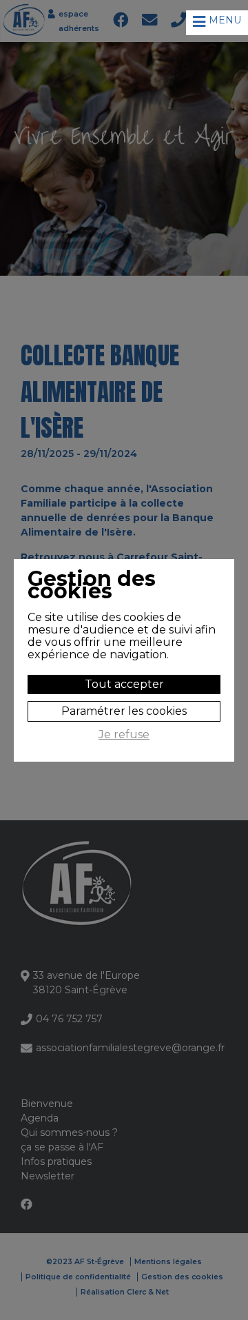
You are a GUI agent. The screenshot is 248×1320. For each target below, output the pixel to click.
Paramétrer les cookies (124, 711)
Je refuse (124, 735)
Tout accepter (124, 684)
